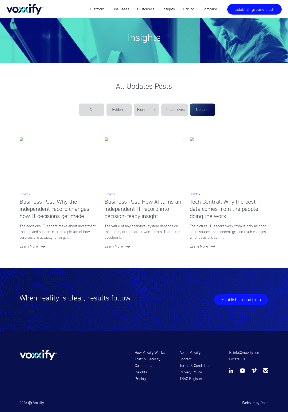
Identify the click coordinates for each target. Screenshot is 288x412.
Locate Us (237, 359)
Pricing (188, 9)
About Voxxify (190, 352)
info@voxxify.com (246, 352)
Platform (97, 9)
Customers (145, 9)
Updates (202, 109)
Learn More (29, 246)
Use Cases (121, 9)
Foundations (146, 109)
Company (209, 9)
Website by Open (255, 402)
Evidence (119, 109)
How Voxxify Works (150, 352)
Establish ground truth (254, 9)
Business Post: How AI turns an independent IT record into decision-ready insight (143, 209)
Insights (169, 9)
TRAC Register (191, 378)
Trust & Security (147, 359)
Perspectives (174, 109)
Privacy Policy (191, 372)
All (92, 109)
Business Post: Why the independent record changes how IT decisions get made (54, 209)
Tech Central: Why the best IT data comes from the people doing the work (226, 209)
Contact (186, 359)
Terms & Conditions (195, 365)
